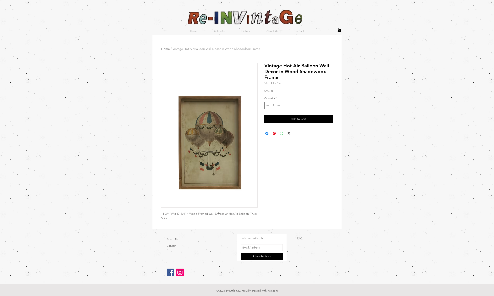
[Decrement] (267, 105)
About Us (172, 239)
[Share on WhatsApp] (281, 133)
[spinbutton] (273, 105)
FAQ (300, 238)
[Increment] (279, 105)
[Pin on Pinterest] (274, 133)
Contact (171, 245)
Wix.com (272, 290)
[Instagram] (180, 272)
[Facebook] (170, 272)
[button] (339, 30)
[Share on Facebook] (267, 133)
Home (165, 49)
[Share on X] (289, 133)
